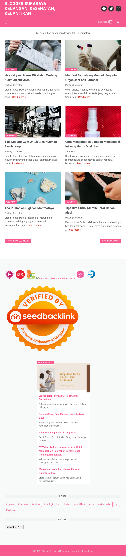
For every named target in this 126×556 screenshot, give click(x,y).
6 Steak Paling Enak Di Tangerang (57, 432)
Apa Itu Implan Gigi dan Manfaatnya (29, 208)
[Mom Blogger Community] (80, 278)
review (92, 504)
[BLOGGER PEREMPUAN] (10, 278)
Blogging (10, 504)
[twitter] (111, 8)
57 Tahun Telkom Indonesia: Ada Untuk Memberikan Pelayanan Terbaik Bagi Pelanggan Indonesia (61, 451)
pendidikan (79, 504)
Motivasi (36, 504)
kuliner (67, 504)
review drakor (104, 504)
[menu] (8, 22)
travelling (10, 510)
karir (58, 504)
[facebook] (103, 8)
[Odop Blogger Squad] (91, 278)
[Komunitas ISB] (20, 278)
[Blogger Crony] (31, 278)
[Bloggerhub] (55, 278)
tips (116, 504)
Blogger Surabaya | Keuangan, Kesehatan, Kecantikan (30, 8)
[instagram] (118, 8)
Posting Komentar (13, 85)
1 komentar (70, 151)
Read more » (19, 97)
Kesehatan (10, 69)
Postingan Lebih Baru (18, 241)
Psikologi (48, 504)
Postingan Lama (110, 241)
